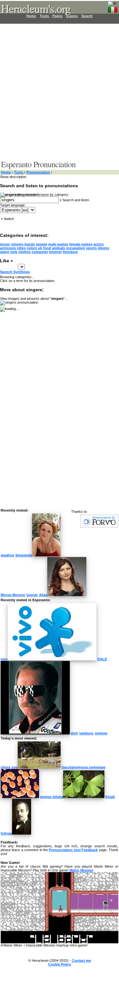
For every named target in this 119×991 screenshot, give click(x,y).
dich (74, 733)
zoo (14, 767)
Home (6, 172)
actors (98, 244)
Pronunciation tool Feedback (73, 850)
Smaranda (23, 555)
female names (80, 244)
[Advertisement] (59, 91)
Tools (19, 172)
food (47, 248)
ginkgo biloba (51, 797)
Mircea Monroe (13, 595)
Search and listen (76, 200)
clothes (24, 252)
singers (17, 244)
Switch (9, 219)
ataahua (7, 555)
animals (58, 248)
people (41, 244)
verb (13, 252)
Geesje (32, 595)
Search (87, 16)
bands (29, 244)
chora (5, 767)
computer (40, 252)
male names (58, 244)
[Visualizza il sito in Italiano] (113, 8)
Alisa (43, 595)
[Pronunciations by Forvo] (99, 526)
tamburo (86, 733)
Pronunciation (38, 172)
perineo (101, 733)
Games (72, 16)
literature (70, 252)
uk (40, 248)
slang (4, 252)
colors (32, 248)
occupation (75, 248)
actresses (8, 248)
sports (91, 248)
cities (21, 248)
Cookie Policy (59, 964)
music (5, 244)
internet (55, 252)
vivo (4, 659)
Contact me (81, 960)
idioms (103, 248)
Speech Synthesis (15, 272)
